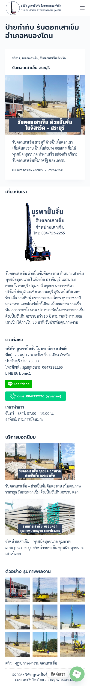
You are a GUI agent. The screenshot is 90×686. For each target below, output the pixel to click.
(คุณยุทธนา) (31, 367)
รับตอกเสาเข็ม (29, 58)
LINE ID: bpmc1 (18, 373)
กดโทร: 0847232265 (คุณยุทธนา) (38, 396)
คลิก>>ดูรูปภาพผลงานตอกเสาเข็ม (31, 663)
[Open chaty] (76, 673)
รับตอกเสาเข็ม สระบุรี (31, 67)
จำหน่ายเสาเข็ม (17, 541)
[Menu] (82, 8)
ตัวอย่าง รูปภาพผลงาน (28, 571)
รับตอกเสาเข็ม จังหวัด (53, 58)
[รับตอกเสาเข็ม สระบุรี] (44, 104)
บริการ (16, 58)
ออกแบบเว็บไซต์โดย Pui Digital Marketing (45, 680)
